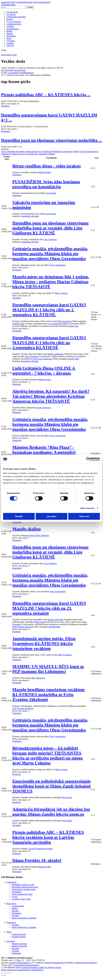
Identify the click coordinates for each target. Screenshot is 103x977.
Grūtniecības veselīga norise (24, 889)
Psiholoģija (16, 913)
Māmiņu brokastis (19, 946)
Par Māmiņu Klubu (53, 967)
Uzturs (14, 896)
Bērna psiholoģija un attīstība (24, 918)
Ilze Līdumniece (38, 678)
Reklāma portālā (37, 967)
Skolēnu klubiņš (18, 937)
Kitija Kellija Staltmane (39, 535)
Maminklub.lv (37, 970)
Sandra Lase (73, 326)
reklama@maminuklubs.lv (86, 962)
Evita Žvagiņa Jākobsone (41, 359)
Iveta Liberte (50, 193)
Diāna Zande (39, 622)
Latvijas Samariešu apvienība (40, 848)
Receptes (15, 948)
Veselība (15, 915)
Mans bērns (11, 903)
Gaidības (10, 26)
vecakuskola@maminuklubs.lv (21, 73)
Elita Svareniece (65, 321)
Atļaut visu (84, 516)
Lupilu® (10, 43)
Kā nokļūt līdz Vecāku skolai (13, 70)
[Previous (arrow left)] (2, 975)
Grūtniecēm (47, 151)
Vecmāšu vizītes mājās (21, 899)
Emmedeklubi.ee (24, 970)
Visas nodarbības (8, 151)
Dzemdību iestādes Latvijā (23, 884)
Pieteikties (5, 106)
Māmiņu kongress (19, 944)
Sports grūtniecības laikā (22, 894)
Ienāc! (14, 55)
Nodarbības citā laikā (29, 216)
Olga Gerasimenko (58, 265)
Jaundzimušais (12, 29)
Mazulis (9, 33)
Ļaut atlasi (51, 516)
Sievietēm (10, 41)
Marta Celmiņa (61, 293)
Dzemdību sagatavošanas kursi (29, 151)
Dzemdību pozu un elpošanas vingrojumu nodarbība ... (51, 140)
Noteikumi (25, 967)
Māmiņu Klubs (44, 172)
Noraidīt (19, 516)
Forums (9, 19)
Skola (8, 38)
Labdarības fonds (13, 24)
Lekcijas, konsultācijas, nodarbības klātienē (36, 154)
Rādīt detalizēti (87, 508)
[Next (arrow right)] (5, 975)
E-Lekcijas (11, 14)
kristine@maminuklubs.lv (20, 962)
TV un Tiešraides (13, 21)
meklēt (30, 7)
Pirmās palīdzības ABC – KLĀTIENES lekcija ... (45, 94)
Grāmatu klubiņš (19, 934)
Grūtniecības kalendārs (16, 17)
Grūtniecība (11, 882)
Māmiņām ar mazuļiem (62, 151)
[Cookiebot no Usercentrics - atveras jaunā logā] (88, 459)
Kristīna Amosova (43, 407)
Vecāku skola (12, 12)
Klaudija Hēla (18, 324)
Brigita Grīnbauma (56, 354)
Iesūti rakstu (6, 55)
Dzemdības (16, 892)
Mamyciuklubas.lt (8, 970)
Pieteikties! (5, 131)
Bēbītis (9, 31)
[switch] (39, 498)
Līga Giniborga (50, 239)
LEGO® (10, 46)
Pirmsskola (11, 36)
